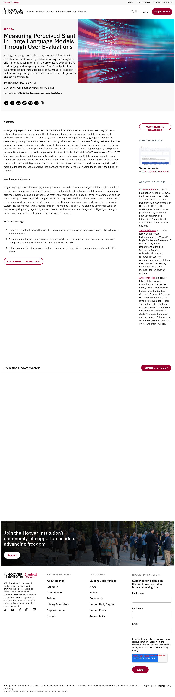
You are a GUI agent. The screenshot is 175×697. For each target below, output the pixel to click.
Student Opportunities (102, 580)
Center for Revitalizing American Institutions (40, 92)
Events (130, 2)
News (92, 586)
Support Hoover (162, 11)
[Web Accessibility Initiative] (11, 2)
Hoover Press (97, 610)
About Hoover (55, 580)
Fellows (40, 11)
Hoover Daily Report (101, 604)
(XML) (168, 685)
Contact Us (96, 598)
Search (51, 616)
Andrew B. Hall (47, 87)
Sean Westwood (15, 87)
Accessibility (97, 616)
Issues (50, 11)
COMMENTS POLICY (156, 367)
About (30, 11)
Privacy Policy (149, 685)
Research (52, 586)
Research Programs (162, 2)
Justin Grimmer (31, 87)
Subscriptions (143, 2)
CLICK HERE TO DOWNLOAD (23, 261)
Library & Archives (66, 11)
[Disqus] (87, 407)
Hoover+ (82, 11)
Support (12, 555)
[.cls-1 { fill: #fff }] (24, 103)
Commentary (54, 592)
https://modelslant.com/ (156, 171)
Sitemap (161, 685)
